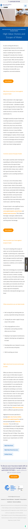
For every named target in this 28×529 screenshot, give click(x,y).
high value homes (12, 417)
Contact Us (3, 499)
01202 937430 (9, 470)
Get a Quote (8, 81)
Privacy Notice (23, 499)
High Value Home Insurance (18, 29)
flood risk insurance (18, 407)
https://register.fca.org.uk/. (6, 515)
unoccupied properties (13, 419)
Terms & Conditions (17, 501)
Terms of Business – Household (13, 499)
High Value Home (6, 29)
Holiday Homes (14, 30)
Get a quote (14, 476)
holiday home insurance (9, 213)
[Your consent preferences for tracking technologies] (25, 526)
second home (18, 211)
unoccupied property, (8, 211)
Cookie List (9, 501)
